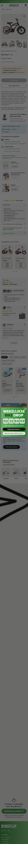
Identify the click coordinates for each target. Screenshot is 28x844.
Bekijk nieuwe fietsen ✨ (14, 429)
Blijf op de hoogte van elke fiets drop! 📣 (14, 433)
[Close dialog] (25, 409)
